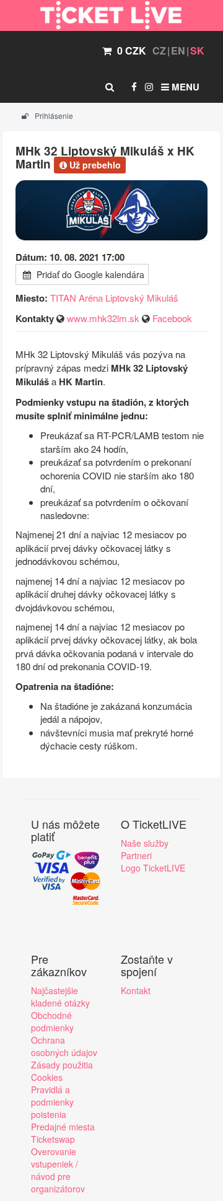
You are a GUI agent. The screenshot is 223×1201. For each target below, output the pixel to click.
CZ (159, 50)
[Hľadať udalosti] (109, 87)
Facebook (172, 318)
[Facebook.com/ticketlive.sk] (134, 87)
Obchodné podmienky (52, 1021)
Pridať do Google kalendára (89, 274)
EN (178, 50)
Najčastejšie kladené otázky (60, 996)
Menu (184, 87)
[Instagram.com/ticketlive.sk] (149, 87)
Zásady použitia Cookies (62, 1071)
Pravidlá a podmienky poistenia (52, 1101)
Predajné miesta (63, 1126)
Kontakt (136, 990)
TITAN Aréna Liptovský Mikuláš (114, 297)
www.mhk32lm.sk (103, 318)
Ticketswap (53, 1139)
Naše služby (144, 843)
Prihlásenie (53, 115)
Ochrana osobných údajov (64, 1046)
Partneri (136, 855)
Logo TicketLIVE (153, 868)
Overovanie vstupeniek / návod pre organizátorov (58, 1170)
